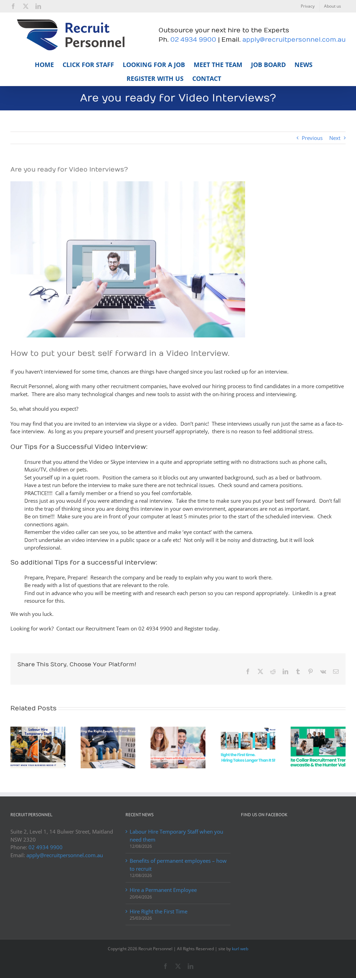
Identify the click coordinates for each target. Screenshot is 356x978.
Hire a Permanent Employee (163, 889)
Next (334, 137)
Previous (312, 137)
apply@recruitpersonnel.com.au (294, 39)
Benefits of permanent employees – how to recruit (178, 864)
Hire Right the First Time (158, 911)
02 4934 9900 (193, 39)
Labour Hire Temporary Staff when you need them (176, 835)
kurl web (240, 949)
